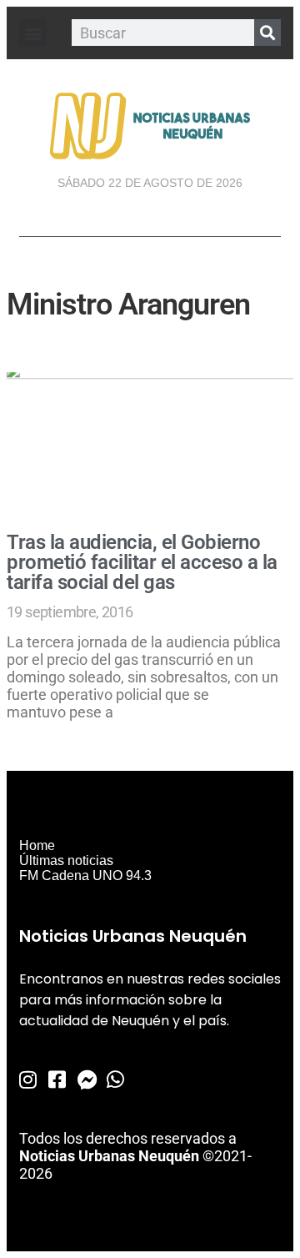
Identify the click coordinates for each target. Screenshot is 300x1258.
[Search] (267, 32)
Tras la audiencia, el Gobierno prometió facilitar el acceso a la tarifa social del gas (142, 562)
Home (37, 845)
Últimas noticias (66, 860)
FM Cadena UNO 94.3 (85, 875)
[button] (33, 33)
